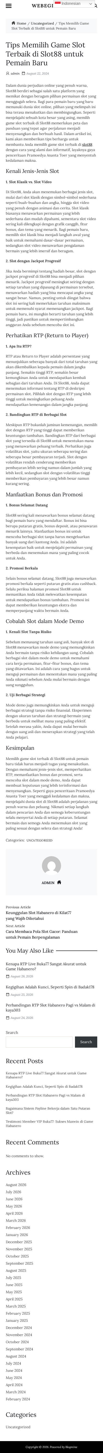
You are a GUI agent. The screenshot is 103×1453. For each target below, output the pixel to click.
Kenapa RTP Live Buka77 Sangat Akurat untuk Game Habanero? (46, 1075)
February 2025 (18, 1313)
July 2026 (13, 1192)
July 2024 (13, 1363)
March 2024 (16, 1392)
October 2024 (17, 1342)
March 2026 (16, 1220)
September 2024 (19, 1349)
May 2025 (14, 1292)
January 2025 (17, 1320)
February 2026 (18, 1227)
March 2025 (16, 1306)
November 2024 (19, 1334)
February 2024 (18, 1399)
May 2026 (14, 1206)
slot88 (87, 144)
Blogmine (71, 1447)
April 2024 (14, 1385)
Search (12, 1032)
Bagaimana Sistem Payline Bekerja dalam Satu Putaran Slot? (48, 1110)
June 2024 (14, 1370)
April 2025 (14, 1299)
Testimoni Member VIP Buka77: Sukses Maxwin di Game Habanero (49, 1124)
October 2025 (17, 1256)
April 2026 (14, 1213)
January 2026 (17, 1234)
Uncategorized (40, 840)
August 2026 (16, 1184)
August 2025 (16, 1270)
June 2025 (14, 1284)
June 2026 (14, 1199)
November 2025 (19, 1249)
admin (15, 73)
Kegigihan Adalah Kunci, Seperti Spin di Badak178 (50, 987)
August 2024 (16, 1356)
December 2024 (19, 1327)
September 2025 (19, 1263)
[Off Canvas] (8, 6)
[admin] (51, 865)
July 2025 (13, 1277)
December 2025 (19, 1242)
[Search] (95, 6)
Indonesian (70, 3)
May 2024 (14, 1377)
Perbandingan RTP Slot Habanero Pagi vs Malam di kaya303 (45, 1097)
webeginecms (52, 5)
